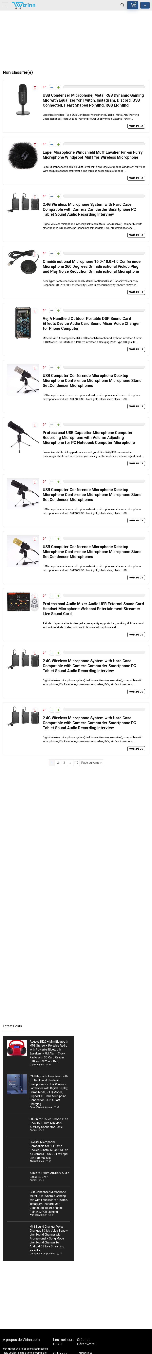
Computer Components (42, 1253)
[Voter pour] (58, 87)
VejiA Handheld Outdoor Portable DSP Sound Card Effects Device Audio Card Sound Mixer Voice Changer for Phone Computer (91, 323)
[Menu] (5, 5)
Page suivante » (91, 762)
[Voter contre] (51, 87)
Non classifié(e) (38, 1215)
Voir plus (136, 126)
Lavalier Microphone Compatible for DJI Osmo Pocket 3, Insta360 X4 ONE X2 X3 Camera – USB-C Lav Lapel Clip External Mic (49, 1149)
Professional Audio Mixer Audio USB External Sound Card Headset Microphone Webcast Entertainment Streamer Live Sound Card (93, 609)
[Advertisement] (76, 38)
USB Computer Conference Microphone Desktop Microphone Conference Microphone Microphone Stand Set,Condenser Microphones (92, 380)
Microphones (37, 1161)
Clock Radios (37, 1064)
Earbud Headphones (41, 1107)
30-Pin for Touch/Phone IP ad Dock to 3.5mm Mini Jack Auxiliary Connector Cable (49, 1123)
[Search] (122, 5)
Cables (33, 1130)
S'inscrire (145, 5)
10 (76, 762)
